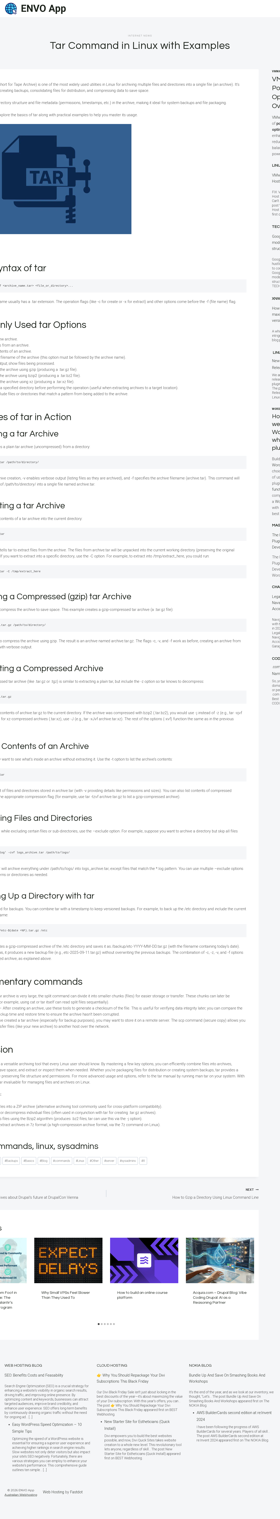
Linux (80, 1161)
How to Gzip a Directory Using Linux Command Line (215, 1194)
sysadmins (128, 1161)
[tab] (99, 1324)
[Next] (248, 1279)
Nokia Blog (200, 1365)
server (109, 1161)
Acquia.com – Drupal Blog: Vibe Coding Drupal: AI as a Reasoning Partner (220, 1297)
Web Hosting (53, 1492)
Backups (11, 1161)
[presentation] (68, 1260)
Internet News (140, 35)
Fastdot (76, 1492)
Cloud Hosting (112, 1365)
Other (94, 1161)
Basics (28, 1161)
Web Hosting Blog (23, 1365)
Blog (43, 1161)
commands (61, 1161)
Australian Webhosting (21, 1495)
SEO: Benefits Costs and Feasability (34, 1375)
